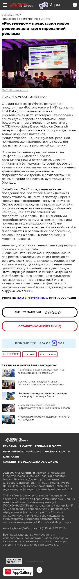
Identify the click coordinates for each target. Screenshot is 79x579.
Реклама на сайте (17, 446)
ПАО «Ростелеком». (15, 90)
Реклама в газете (48, 446)
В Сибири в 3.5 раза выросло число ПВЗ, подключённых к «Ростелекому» (41, 371)
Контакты (11, 456)
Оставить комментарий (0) (39, 326)
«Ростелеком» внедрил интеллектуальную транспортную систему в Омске (42, 395)
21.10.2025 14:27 (11, 15)
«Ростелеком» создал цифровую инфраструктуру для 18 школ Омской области (44, 406)
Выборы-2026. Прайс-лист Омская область (36, 451)
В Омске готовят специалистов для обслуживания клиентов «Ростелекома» (41, 383)
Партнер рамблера (34, 561)
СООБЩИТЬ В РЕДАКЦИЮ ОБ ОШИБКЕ (30, 461)
